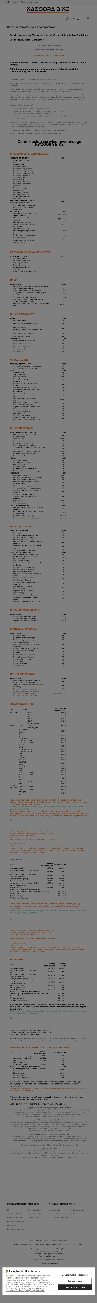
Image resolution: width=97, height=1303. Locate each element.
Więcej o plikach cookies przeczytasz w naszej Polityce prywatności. (25, 1289)
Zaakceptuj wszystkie (75, 1287)
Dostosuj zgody (75, 1281)
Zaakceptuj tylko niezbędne (75, 1275)
